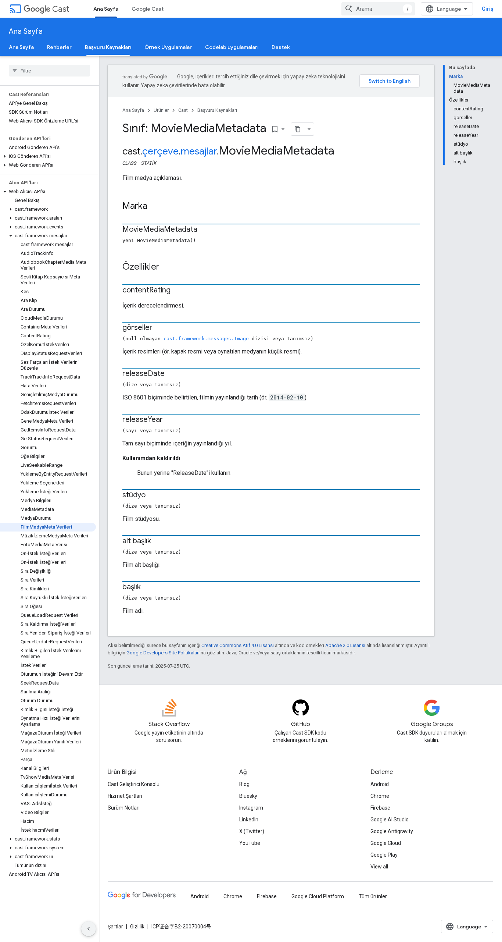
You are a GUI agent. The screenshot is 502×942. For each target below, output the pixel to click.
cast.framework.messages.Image (206, 338)
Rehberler (59, 47)
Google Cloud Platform (317, 896)
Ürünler (161, 110)
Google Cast (148, 9)
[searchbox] (49, 71)
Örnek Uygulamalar (168, 47)
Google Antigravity (391, 831)
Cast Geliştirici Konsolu (133, 784)
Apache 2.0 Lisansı (345, 645)
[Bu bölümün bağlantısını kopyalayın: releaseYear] (170, 420)
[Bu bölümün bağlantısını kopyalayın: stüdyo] (153, 495)
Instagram (251, 808)
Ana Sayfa (105, 9)
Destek (281, 47)
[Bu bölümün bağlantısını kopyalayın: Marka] (154, 206)
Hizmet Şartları (125, 796)
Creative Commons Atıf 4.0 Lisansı (237, 645)
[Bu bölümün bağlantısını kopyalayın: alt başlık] (158, 541)
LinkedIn (248, 819)
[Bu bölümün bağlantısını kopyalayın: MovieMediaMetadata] (204, 229)
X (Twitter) (251, 831)
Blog (244, 784)
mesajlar (198, 151)
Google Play (384, 855)
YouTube (249, 843)
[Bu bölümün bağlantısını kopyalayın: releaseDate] (172, 374)
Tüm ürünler (373, 896)
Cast (60, 9)
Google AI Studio (389, 819)
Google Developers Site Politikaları (163, 652)
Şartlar (115, 926)
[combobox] (378, 8)
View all (379, 867)
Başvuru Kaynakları (108, 47)
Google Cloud (385, 843)
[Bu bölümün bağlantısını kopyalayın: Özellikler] (166, 267)
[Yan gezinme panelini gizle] (88, 928)
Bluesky (248, 796)
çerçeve (160, 151)
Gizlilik (137, 926)
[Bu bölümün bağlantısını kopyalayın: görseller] (160, 328)
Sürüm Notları (124, 808)
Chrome (379, 796)
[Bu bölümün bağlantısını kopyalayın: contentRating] (178, 290)
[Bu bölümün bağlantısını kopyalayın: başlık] (148, 587)
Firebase (380, 808)
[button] (48, 156)
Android (379, 784)
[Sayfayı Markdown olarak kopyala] (297, 129)
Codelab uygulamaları (231, 47)
